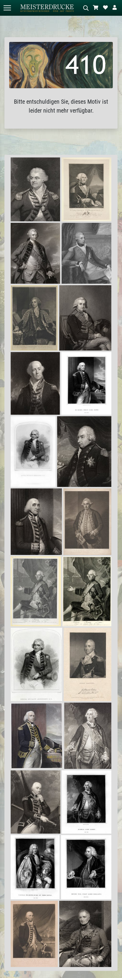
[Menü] (7, 8)
